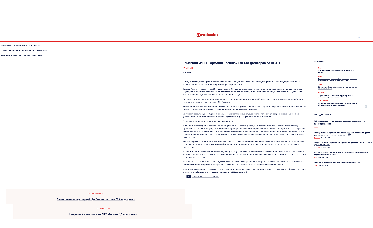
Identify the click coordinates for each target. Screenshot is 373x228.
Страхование (188, 68)
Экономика (321, 92)
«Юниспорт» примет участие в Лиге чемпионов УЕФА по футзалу (337, 162)
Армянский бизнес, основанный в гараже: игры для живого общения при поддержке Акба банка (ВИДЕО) (337, 80)
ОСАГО (206, 176)
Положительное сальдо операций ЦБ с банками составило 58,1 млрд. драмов (96, 199)
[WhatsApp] (275, 72)
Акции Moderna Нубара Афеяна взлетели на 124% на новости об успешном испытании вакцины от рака (337, 104)
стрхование (214, 176)
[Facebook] (365, 34)
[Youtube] (369, 34)
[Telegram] (367, 34)
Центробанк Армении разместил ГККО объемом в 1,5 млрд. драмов (103, 214)
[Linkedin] (372, 34)
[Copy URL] (296, 72)
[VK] (289, 72)
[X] (268, 72)
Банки (320, 68)
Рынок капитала (323, 101)
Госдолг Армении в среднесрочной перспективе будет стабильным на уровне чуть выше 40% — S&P (336, 96)
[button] (357, 34)
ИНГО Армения (197, 176)
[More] (303, 72)
